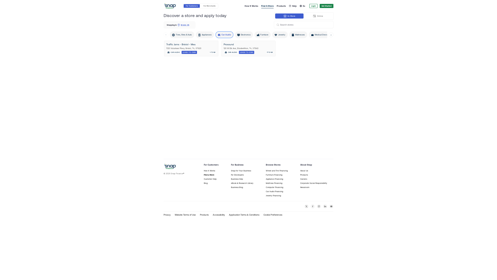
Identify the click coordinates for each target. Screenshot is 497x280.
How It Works (251, 6)
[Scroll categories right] (331, 34)
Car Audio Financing (274, 191)
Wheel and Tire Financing (277, 171)
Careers (303, 179)
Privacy (167, 215)
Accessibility (219, 215)
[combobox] (302, 24)
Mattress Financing (274, 183)
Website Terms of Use (185, 215)
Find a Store (209, 175)
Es (304, 6)
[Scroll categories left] (166, 34)
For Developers (237, 175)
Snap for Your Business (241, 171)
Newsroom (304, 187)
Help (294, 6)
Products (281, 6)
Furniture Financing (274, 175)
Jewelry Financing (273, 196)
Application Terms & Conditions (244, 215)
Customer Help (210, 179)
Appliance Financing (274, 179)
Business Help (237, 179)
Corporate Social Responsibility (313, 183)
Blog (206, 183)
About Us (304, 171)
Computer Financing (274, 187)
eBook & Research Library (242, 183)
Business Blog (237, 187)
